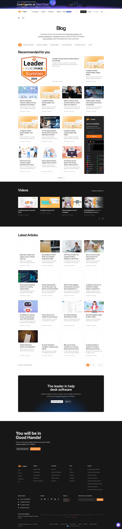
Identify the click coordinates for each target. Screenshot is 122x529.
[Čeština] (46, 515)
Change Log (36, 478)
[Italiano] (74, 515)
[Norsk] (87, 515)
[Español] (59, 515)
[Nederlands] (84, 515)
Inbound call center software (94, 480)
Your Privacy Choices (74, 526)
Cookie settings (93, 524)
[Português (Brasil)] (92, 515)
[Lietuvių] (79, 515)
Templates (71, 478)
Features (20, 476)
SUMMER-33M (24, 7)
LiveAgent (56, 36)
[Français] (66, 515)
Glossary (71, 472)
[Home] (18, 18)
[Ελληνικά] (54, 515)
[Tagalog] (70, 517)
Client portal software (92, 486)
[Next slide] (102, 218)
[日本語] (77, 515)
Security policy (64, 524)
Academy (71, 475)
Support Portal (36, 469)
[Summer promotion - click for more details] (61, 4)
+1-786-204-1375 (24, 505)
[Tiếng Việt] (73, 517)
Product (43, 11)
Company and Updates (42, 44)
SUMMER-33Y (38, 7)
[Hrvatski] (69, 515)
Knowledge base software (94, 469)
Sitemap (85, 524)
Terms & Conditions (53, 524)
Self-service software (92, 478)
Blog (23, 17)
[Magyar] (71, 515)
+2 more (90, 44)
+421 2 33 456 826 (25, 499)
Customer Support (54, 44)
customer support (21, 444)
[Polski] (89, 515)
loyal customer (48, 39)
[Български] (43, 515)
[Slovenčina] (99, 515)
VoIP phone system (92, 475)
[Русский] (97, 515)
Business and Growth (29, 44)
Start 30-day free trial (57, 401)
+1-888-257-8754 (24, 502)
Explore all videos (97, 191)
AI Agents (36, 11)
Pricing (19, 473)
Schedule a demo (35, 448)
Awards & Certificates (56, 472)
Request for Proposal (38, 480)
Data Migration (36, 472)
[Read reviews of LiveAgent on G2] (66, 500)
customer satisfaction (45, 36)
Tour (19, 481)
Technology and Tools (80, 44)
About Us (53, 469)
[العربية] (41, 515)
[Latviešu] (82, 515)
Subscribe (94, 136)
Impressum (53, 480)
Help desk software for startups (95, 489)
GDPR (79, 524)
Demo (90, 11)
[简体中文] (75, 517)
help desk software (73, 34)
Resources (51, 11)
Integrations (21, 478)
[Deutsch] (51, 515)
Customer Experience (67, 44)
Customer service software (94, 472)
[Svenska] (68, 517)
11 (99, 365)
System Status (36, 475)
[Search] (78, 11)
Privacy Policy (73, 524)
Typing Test (72, 480)
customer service (61, 396)
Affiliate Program (55, 478)
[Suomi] (64, 515)
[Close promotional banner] (120, 2)
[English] (56, 515)
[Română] (94, 515)
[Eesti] (61, 515)
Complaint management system (95, 483)
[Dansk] (49, 515)
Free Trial (83, 11)
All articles (60, 177)
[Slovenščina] (102, 515)
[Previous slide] (99, 218)
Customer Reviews (55, 475)
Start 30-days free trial (22, 448)
